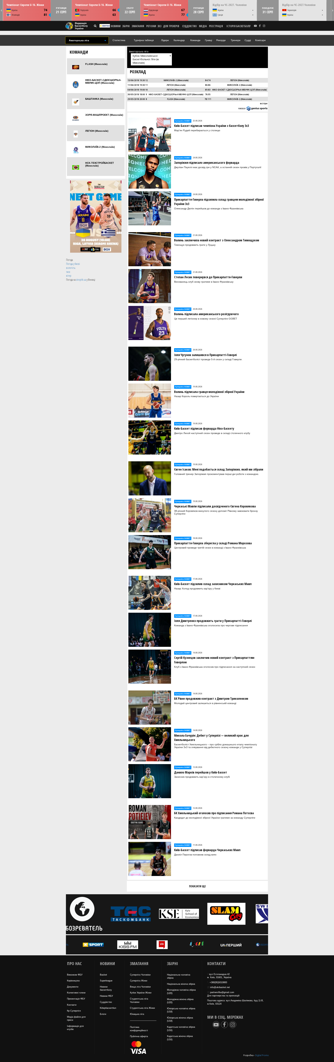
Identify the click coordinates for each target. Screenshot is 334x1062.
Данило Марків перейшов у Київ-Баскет (200, 772)
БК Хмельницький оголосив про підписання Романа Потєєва (214, 813)
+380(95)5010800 (218, 982)
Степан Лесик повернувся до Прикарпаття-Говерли (208, 277)
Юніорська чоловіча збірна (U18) (181, 1010)
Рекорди (221, 40)
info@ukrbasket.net (220, 987)
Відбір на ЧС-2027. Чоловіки (229, 5)
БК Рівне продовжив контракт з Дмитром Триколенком (211, 698)
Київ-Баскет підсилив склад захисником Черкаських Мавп (213, 584)
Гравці (208, 40)
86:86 (207, 85)
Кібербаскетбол (108, 1008)
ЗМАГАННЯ (138, 26)
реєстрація (216, 26)
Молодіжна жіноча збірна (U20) (180, 1001)
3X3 (159, 26)
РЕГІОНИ (151, 26)
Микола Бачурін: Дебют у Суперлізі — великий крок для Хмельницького (211, 737)
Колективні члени (76, 992)
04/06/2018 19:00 (136, 89)
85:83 (207, 89)
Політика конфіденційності (139, 1029)
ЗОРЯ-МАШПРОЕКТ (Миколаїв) (104, 114)
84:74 (207, 80)
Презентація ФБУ (76, 998)
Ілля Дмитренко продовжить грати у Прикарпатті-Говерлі (213, 621)
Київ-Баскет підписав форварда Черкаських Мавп (207, 850)
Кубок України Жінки (140, 992)
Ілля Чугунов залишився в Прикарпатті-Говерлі (205, 355)
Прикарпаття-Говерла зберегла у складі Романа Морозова (213, 543)
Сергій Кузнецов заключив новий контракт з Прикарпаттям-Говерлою (214, 660)
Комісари (260, 40)
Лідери (165, 40)
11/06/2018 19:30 (136, 85)
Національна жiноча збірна (181, 984)
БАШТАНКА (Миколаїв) (99, 98)
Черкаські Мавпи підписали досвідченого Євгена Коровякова (215, 506)
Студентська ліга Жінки (142, 1008)
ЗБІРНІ (126, 26)
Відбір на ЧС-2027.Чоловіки (298, 5)
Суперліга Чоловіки (140, 974)
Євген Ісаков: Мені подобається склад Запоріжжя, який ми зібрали (218, 469)
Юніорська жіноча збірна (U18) (180, 1019)
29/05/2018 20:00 (136, 99)
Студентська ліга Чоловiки (139, 1000)
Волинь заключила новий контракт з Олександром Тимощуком (216, 240)
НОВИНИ (116, 26)
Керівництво (73, 980)
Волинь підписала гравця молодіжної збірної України (209, 392)
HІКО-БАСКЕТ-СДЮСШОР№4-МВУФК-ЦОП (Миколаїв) (103, 81)
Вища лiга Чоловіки (140, 986)
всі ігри (263, 103)
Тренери (235, 40)
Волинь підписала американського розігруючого (206, 314)
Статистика (119, 40)
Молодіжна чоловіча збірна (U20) (181, 991)
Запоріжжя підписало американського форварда (206, 162)
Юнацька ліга (137, 1014)
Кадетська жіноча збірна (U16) (180, 1038)
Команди (195, 40)
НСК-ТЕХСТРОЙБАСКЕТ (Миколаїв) (99, 164)
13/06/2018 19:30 (136, 80)
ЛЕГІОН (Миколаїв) (96, 130)
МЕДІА (203, 26)
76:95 (207, 94)
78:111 (208, 99)
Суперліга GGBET (182, 121)
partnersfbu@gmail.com (222, 992)
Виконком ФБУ (74, 974)
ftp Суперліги (74, 1010)
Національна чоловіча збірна (178, 976)
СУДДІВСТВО (189, 26)
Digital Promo (262, 1055)
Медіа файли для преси (76, 1018)
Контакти (71, 1005)
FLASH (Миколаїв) (96, 64)
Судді (248, 40)
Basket (103, 974)
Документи (72, 986)
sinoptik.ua (81, 280)
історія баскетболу (238, 26)
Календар (179, 40)
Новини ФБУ (106, 996)
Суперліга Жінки (138, 980)
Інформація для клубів (75, 1028)
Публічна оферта (139, 1036)
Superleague (106, 980)
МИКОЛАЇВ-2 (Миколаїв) (100, 146)
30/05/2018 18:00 (136, 94)
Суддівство (106, 1002)
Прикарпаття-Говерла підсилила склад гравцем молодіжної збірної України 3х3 (219, 201)
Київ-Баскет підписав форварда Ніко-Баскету (204, 428)
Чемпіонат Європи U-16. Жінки (25, 5)
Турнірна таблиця (144, 40)
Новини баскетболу (106, 988)
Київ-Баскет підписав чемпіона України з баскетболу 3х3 (211, 126)
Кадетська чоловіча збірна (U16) (181, 1029)
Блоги (103, 1014)
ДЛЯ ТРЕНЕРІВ (171, 26)
